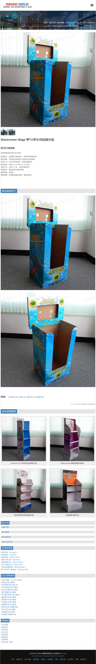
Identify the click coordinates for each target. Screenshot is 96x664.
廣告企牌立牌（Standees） (11, 560)
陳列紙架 (36, 659)
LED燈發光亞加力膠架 (9, 587)
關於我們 (83, 659)
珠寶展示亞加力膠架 (8, 600)
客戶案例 (70, 659)
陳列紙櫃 (60, 23)
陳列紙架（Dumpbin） (9, 552)
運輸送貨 (4, 637)
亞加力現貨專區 (59, 656)
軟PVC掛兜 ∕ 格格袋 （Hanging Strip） (15, 569)
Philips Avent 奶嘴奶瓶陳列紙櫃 (72, 463)
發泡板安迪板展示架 (8, 614)
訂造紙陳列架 (39, 397)
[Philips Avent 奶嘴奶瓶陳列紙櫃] (72, 460)
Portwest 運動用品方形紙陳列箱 (82, 404)
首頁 (13, 659)
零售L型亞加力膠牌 (8, 609)
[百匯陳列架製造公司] (17, 8)
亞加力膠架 (35, 656)
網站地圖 (64, 653)
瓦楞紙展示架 (13, 397)
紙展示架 (22, 397)
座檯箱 (43, 659)
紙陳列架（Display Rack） (11, 557)
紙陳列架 (29, 397)
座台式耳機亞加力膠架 (9, 590)
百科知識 (4, 642)
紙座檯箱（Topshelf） (9, 555)
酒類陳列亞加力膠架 (8, 604)
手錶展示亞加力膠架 (8, 602)
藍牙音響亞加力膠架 (8, 592)
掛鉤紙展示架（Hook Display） (12, 562)
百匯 (45, 23)
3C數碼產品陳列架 (72, 515)
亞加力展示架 (7, 542)
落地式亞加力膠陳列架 (9, 607)
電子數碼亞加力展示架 (9, 585)
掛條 (56, 659)
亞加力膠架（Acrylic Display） (12, 580)
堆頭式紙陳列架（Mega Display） (13, 567)
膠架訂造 (19, 659)
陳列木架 (63, 659)
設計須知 (4, 632)
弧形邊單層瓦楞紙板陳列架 (24, 515)
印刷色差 (4, 635)
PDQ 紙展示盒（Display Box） (12, 564)
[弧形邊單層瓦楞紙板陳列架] (24, 512)
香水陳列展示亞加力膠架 (10, 595)
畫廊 (77, 659)
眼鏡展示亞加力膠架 (8, 597)
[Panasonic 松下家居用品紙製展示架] (24, 460)
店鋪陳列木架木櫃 (8, 612)
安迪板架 (50, 659)
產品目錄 (52, 23)
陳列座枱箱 (6, 537)
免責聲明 (4, 639)
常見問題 (4, 625)
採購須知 (4, 627)
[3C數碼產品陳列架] (72, 512)
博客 (11, 642)
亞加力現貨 (43, 656)
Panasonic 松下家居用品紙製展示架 (24, 463)
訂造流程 (4, 630)
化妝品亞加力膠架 (8, 582)
